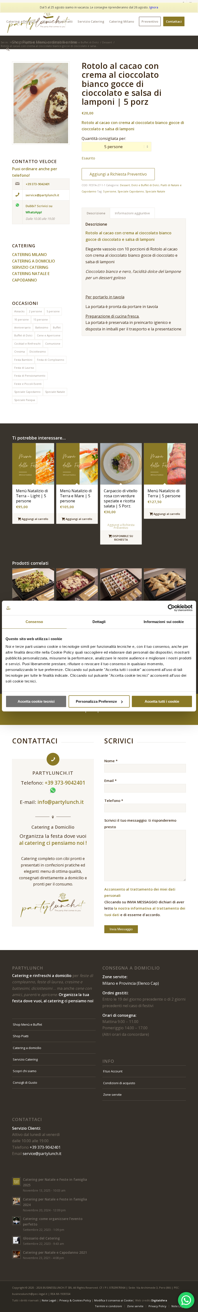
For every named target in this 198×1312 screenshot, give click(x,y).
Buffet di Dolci (23, 335)
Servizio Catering (25, 1059)
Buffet (57, 327)
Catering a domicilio (27, 1048)
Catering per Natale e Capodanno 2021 (55, 1252)
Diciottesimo (37, 351)
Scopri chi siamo (24, 1071)
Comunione (52, 343)
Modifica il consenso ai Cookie (113, 1300)
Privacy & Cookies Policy (75, 1300)
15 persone (40, 319)
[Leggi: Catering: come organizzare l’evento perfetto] (16, 1220)
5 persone (53, 311)
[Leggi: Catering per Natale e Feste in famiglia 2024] (16, 1201)
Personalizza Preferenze (96, 701)
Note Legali (49, 1300)
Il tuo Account (112, 1071)
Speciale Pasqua (24, 400)
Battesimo (41, 327)
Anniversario (22, 327)
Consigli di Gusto (25, 1082)
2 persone (35, 311)
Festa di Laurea (24, 367)
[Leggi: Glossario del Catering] (16, 1240)
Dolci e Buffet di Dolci (145, 185)
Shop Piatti (20, 1036)
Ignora (153, 7)
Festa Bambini (23, 359)
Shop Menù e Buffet (27, 1024)
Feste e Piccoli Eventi (28, 384)
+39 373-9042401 (45, 1147)
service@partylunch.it (42, 1153)
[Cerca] (8, 49)
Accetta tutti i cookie (162, 701)
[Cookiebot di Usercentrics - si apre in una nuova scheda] (171, 607)
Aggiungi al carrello (34, 519)
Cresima (19, 351)
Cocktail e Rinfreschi (27, 343)
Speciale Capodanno (27, 392)
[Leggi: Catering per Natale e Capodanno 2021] (16, 1254)
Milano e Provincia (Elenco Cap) (130, 983)
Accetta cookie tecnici (36, 701)
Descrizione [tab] (96, 213)
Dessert (125, 185)
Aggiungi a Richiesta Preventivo (118, 174)
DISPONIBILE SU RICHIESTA (122, 537)
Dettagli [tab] (99, 622)
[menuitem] (22, 21)
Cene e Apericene (48, 335)
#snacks (19, 311)
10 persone (21, 319)
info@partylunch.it (61, 802)
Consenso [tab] (34, 622)
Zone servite (112, 1094)
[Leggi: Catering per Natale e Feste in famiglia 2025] (16, 1181)
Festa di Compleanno (50, 359)
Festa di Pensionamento (29, 375)
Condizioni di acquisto (119, 1083)
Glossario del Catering (41, 1238)
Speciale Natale (55, 392)
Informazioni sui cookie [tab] (164, 622)
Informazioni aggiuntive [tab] (132, 213)
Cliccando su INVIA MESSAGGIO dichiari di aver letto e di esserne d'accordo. (144, 902)
